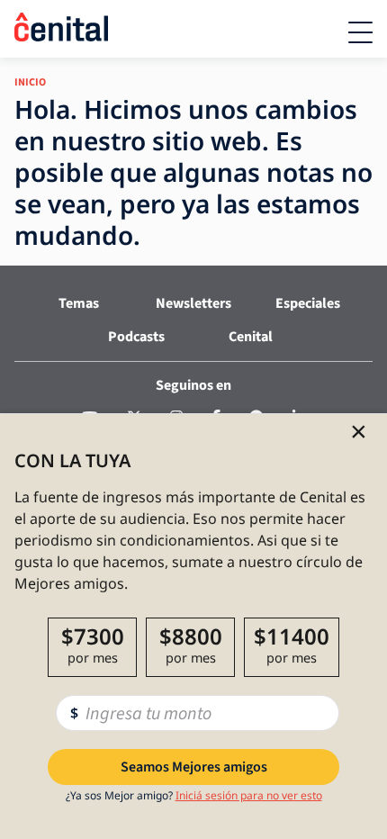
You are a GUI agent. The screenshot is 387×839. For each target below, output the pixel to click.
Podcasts (136, 337)
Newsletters (193, 303)
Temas (78, 303)
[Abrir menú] (360, 32)
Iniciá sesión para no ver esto (249, 795)
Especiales (307, 303)
